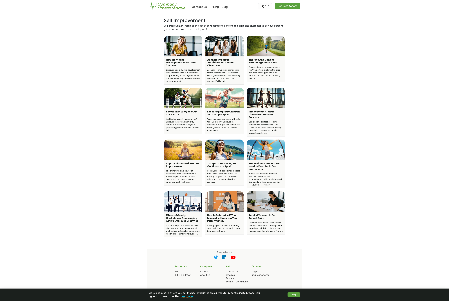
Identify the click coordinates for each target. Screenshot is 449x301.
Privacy (230, 278)
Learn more (187, 296)
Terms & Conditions (237, 281)
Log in (255, 271)
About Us (205, 275)
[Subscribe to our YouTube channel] (233, 257)
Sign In (265, 6)
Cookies (230, 275)
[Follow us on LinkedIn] (224, 257)
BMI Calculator (183, 275)
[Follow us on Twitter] (216, 257)
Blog (225, 7)
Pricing (214, 7)
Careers (204, 271)
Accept (293, 294)
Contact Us (199, 7)
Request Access (287, 6)
